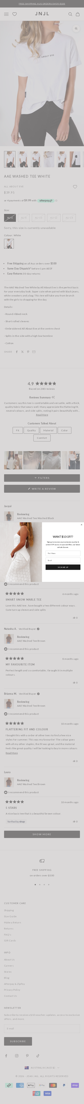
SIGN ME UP (63, 567)
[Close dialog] (81, 524)
